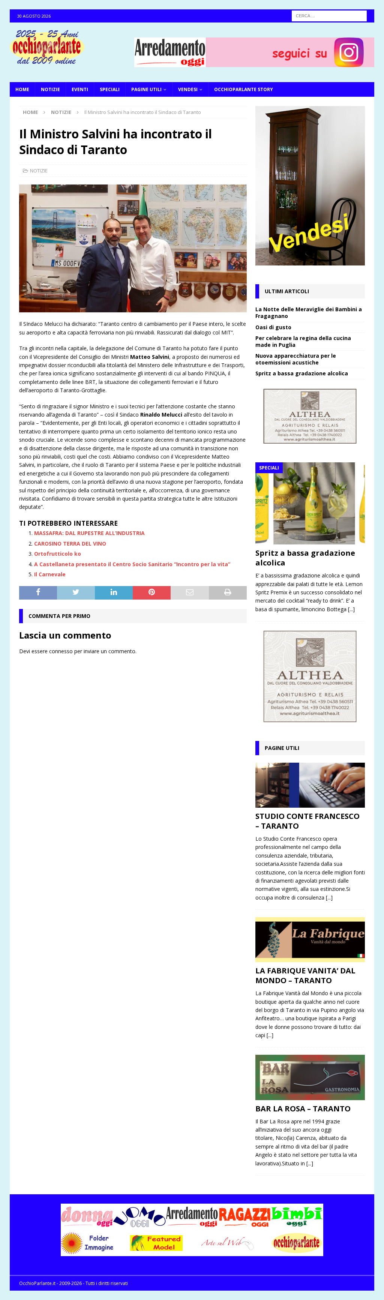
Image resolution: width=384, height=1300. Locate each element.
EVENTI (80, 89)
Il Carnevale (50, 574)
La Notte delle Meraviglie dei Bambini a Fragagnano (308, 312)
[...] (351, 609)
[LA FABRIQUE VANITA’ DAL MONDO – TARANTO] (310, 939)
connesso (61, 651)
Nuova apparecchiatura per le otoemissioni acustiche (295, 359)
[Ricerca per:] (329, 15)
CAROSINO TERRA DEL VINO (70, 543)
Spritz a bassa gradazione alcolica (301, 373)
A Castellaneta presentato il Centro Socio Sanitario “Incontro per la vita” (132, 564)
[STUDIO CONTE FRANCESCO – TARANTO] (310, 785)
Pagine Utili (282, 747)
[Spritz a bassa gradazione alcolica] (310, 503)
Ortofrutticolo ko (57, 553)
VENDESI (188, 89)
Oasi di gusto (273, 327)
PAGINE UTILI (146, 89)
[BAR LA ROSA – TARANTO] (310, 1077)
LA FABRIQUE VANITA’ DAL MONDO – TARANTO (305, 975)
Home (22, 89)
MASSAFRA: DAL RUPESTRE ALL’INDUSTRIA (89, 533)
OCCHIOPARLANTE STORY (243, 89)
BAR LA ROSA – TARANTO (303, 1109)
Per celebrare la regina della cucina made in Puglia (303, 341)
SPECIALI (110, 89)
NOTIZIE (50, 89)
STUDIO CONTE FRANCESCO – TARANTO (307, 821)
